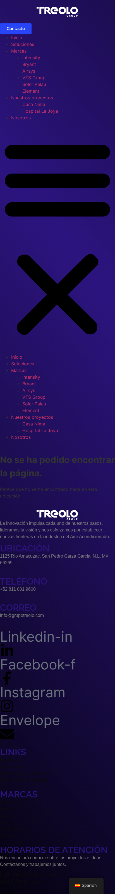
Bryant (29, 64)
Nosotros (21, 117)
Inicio (16, 37)
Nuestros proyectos (32, 97)
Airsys (28, 71)
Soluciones (22, 44)
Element (30, 91)
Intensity (31, 57)
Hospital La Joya (40, 111)
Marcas (19, 51)
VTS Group (33, 77)
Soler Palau (34, 84)
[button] (57, 237)
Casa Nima (33, 104)
